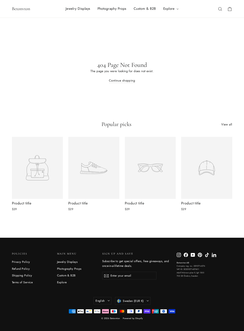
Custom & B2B (145, 8)
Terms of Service (22, 282)
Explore (169, 8)
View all (226, 124)
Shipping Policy (22, 275)
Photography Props (112, 8)
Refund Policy (21, 269)
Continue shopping (122, 80)
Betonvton (21, 8)
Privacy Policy (21, 262)
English (100, 301)
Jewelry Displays (78, 8)
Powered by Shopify (133, 318)
